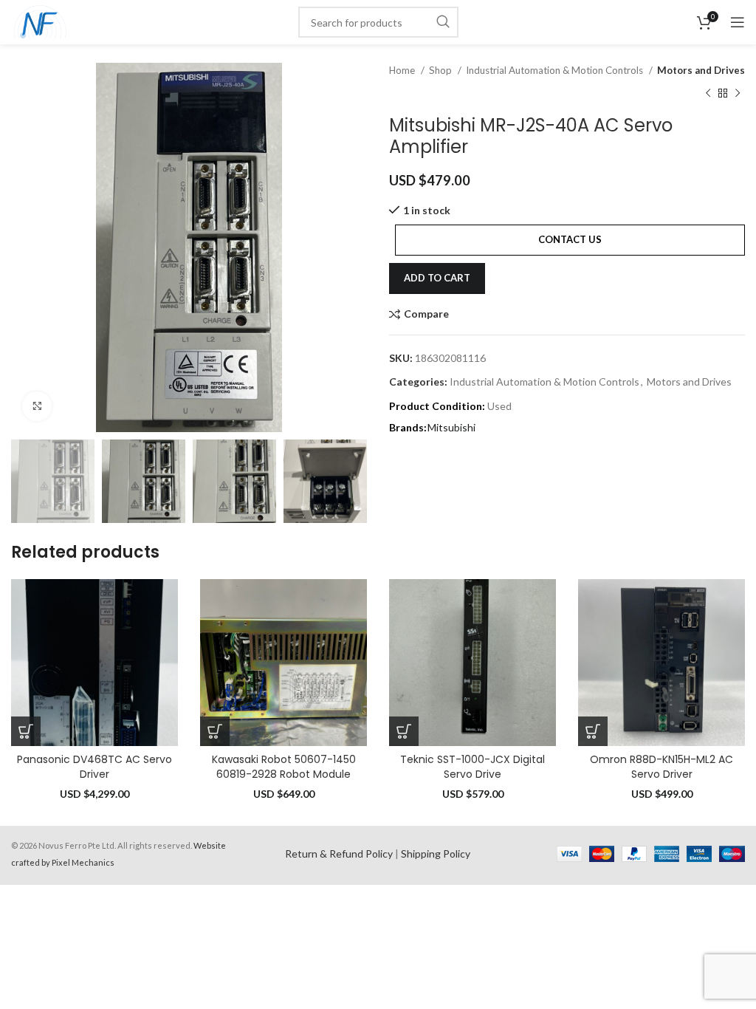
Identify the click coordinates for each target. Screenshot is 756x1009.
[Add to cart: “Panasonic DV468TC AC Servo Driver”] (26, 731)
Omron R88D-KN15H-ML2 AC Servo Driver (661, 766)
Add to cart (437, 278)
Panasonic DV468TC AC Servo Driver (94, 766)
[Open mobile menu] (737, 22)
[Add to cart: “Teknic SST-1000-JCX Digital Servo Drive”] (404, 731)
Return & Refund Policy (339, 853)
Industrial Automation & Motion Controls (555, 70)
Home (403, 70)
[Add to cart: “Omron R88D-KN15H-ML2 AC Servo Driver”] (593, 731)
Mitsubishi (451, 427)
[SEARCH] (442, 22)
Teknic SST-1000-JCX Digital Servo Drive (472, 766)
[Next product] (737, 93)
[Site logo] (40, 21)
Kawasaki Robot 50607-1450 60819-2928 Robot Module (284, 766)
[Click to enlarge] (37, 406)
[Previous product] (708, 93)
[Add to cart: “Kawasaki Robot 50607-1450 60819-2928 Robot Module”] (215, 731)
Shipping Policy (435, 853)
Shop (441, 70)
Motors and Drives (701, 70)
